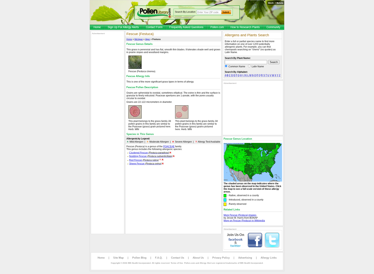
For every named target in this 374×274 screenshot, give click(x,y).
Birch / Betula (275, 3)
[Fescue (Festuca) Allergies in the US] (253, 180)
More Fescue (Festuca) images (240, 215)
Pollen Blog (139, 257)
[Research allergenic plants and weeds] (97, 27)
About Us (198, 257)
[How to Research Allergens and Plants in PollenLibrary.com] (246, 27)
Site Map (118, 257)
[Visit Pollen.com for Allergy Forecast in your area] (217, 27)
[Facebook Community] (274, 27)
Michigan (138, 39)
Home (129, 39)
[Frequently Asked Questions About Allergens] (186, 27)
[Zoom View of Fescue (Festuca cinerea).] (135, 68)
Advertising (245, 257)
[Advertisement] (107, 93)
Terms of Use (177, 263)
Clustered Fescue (149, 152)
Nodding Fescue (150, 156)
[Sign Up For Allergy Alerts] (124, 27)
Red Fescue (144, 160)
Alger (147, 39)
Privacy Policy (221, 257)
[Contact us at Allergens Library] (154, 27)
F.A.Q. (158, 257)
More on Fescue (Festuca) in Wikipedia (244, 220)
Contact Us (177, 257)
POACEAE (169, 146)
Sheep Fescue (145, 163)
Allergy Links (269, 257)
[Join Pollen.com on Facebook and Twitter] (253, 248)
